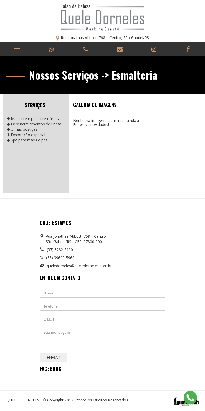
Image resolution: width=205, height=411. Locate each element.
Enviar (53, 357)
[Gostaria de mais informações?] (190, 398)
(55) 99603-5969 (58, 257)
